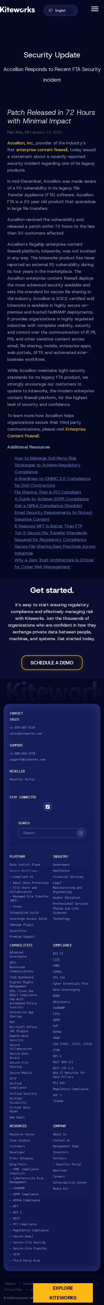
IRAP (56, 1038)
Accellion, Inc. (20, 143)
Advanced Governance (18, 954)
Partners (60, 1158)
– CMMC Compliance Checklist (24, 1171)
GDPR (56, 1020)
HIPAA (57, 1032)
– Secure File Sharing (27, 1242)
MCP (12, 1022)
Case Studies (20, 1140)
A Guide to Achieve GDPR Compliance (52, 499)
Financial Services (68, 877)
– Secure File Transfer (28, 1248)
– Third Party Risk (25, 1260)
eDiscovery (61, 1002)
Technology (61, 918)
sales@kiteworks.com (26, 733)
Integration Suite (24, 912)
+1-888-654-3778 (22, 753)
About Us (60, 1134)
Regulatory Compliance (71, 1089)
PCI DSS (59, 1083)
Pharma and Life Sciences (65, 910)
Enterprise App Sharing (21, 1014)
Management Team (65, 1146)
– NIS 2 (16, 1212)
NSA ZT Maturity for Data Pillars (69, 1075)
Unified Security (23, 1093)
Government (61, 864)
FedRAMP (59, 1008)
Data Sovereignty (66, 989)
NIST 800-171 (63, 1062)
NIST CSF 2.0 (63, 1068)
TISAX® (58, 1101)
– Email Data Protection (29, 883)
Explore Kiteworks (63, 1293)
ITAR (56, 1050)
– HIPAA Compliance (25, 1200)
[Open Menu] (94, 8)
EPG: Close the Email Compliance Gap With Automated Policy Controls (23, 999)
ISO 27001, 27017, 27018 (72, 1044)
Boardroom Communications (21, 969)
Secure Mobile (21, 1073)
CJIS (56, 959)
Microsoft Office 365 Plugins (23, 1029)
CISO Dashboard (21, 977)
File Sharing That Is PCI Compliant (48, 492)
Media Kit (60, 1188)
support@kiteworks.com (27, 759)
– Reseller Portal (67, 1164)
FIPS (56, 1014)
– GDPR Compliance (24, 1194)
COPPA (57, 972)
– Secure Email (21, 1236)
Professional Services (71, 903)
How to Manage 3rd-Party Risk (46, 458)
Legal (57, 883)
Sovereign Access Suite (28, 918)
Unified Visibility (18, 1100)
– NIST (15, 1218)
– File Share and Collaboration (23, 890)
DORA (56, 996)
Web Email (17, 1117)
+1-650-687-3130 (22, 727)
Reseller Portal (22, 779)
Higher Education (66, 897)
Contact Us (61, 1140)
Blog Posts (18, 1164)
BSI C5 (58, 953)
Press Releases (21, 1158)
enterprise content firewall (41, 150)
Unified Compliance (18, 1085)
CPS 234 (59, 977)
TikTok (47, 806)
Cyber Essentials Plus (71, 983)
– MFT (14, 1206)
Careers (59, 1176)
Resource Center (22, 1134)
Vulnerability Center (70, 1182)
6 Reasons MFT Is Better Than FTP (48, 526)
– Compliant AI (21, 877)
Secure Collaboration (21, 1047)
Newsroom (60, 1170)
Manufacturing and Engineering (67, 890)
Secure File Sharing (19, 1065)
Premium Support (22, 936)
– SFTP (15, 1254)
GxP (55, 1026)
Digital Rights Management (21, 984)
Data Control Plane (25, 864)
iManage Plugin (21, 925)
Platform (10, 1283)
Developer (17, 1152)
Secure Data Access (19, 1056)
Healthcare (61, 871)
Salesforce (18, 931)
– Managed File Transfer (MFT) (29, 898)
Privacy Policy (13, 1289)
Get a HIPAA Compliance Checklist (48, 506)
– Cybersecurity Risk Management (27, 1180)
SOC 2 (57, 1095)
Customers (17, 1146)
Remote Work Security (19, 1038)
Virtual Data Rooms (20, 1109)
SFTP (13, 1078)
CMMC (56, 965)
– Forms (16, 906)
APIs (13, 962)
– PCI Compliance (23, 1224)
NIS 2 (57, 1056)
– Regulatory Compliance (29, 1230)
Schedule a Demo (51, 663)
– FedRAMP (17, 1188)
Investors (60, 1152)
